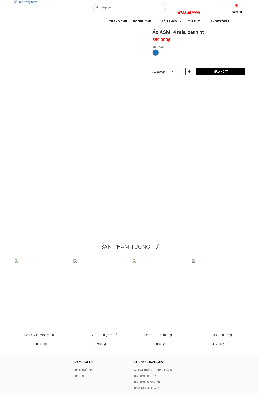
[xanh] (155, 52)
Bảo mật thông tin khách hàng (152, 370)
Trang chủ (118, 21)
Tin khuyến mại (84, 370)
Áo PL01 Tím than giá (159, 335)
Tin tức (79, 376)
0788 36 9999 (189, 13)
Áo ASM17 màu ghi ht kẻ (100, 335)
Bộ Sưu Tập (142, 21)
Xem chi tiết (40, 325)
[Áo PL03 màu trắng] (218, 294)
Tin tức (194, 21)
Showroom (219, 21)
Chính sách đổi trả (144, 376)
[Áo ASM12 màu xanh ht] (40, 294)
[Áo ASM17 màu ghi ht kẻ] (100, 294)
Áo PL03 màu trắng (218, 335)
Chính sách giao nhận (146, 382)
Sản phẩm (169, 21)
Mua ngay (220, 71)
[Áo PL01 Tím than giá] (159, 294)
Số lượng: (158, 72)
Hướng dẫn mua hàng (146, 388)
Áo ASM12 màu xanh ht (40, 335)
